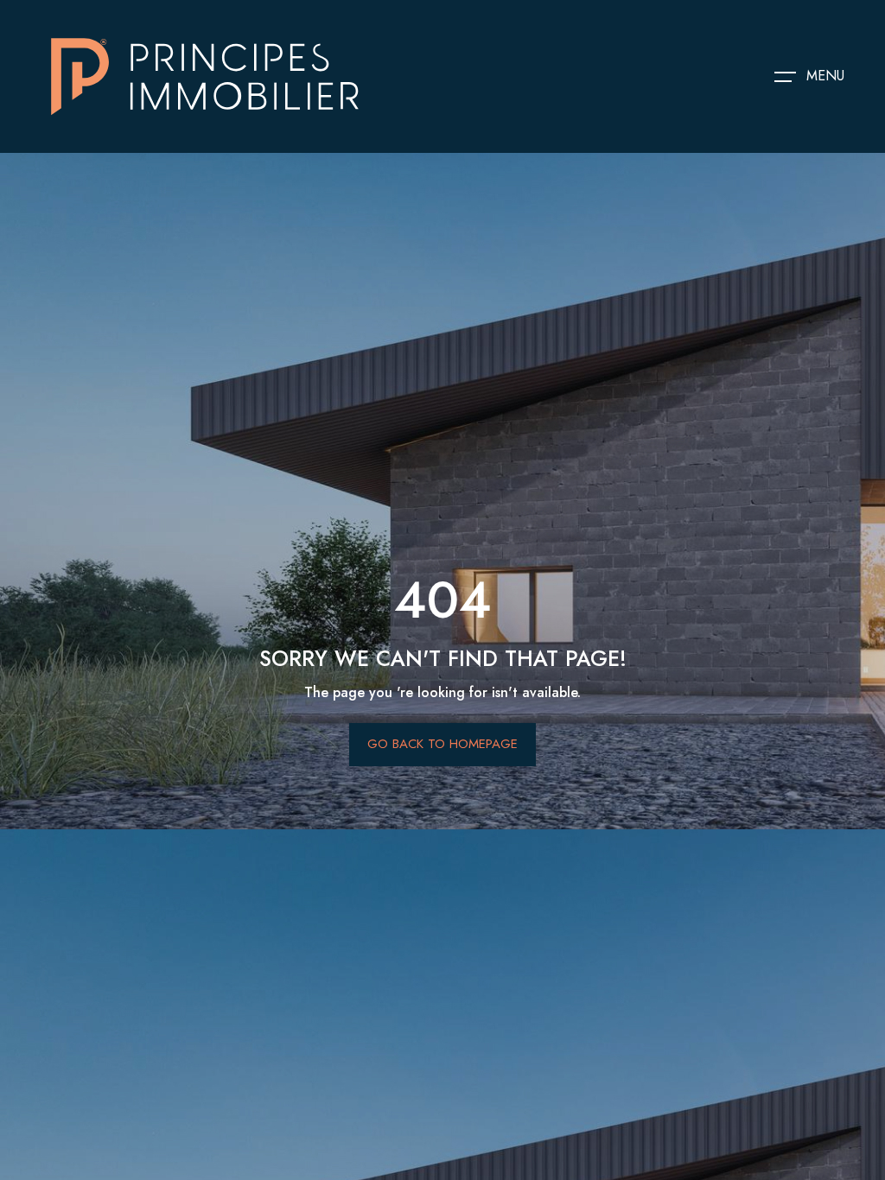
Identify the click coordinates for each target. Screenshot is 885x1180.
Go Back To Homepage (442, 743)
